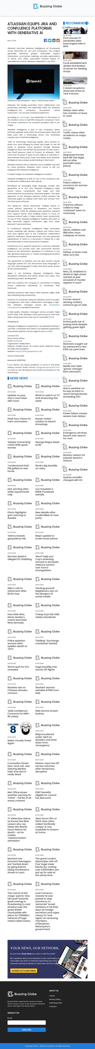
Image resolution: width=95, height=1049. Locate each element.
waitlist (49, 331)
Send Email (17, 341)
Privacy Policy (55, 999)
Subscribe (26, 1029)
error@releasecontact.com (48, 367)
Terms (52, 996)
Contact (53, 1006)
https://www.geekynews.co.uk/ (29, 351)
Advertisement (55, 1003)
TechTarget (25, 117)
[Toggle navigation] (8, 14)
